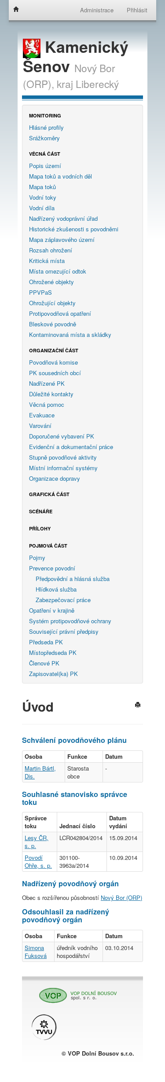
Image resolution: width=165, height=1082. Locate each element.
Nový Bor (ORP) (121, 897)
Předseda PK (46, 642)
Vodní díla (42, 208)
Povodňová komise (53, 362)
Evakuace (42, 415)
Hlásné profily (46, 127)
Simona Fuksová (36, 951)
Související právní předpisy (64, 631)
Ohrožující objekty (52, 303)
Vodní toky (42, 197)
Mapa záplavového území (62, 239)
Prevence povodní (52, 568)
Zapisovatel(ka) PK (53, 673)
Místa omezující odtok (57, 271)
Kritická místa (47, 260)
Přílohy (40, 528)
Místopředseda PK (53, 652)
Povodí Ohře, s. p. (38, 861)
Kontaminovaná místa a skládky (70, 334)
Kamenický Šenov (75, 56)
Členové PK (44, 663)
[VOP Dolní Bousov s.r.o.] (74, 991)
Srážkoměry (44, 138)
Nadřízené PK (47, 383)
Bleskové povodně (52, 324)
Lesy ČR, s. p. (36, 841)
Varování (40, 425)
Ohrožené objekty (51, 282)
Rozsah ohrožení (50, 250)
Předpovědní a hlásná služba (73, 578)
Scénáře (40, 511)
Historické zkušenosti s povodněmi (73, 229)
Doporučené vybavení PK (61, 436)
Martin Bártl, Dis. (40, 772)
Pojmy (37, 557)
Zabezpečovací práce (63, 600)
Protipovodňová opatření (60, 313)
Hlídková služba (56, 589)
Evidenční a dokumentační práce (71, 446)
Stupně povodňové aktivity (63, 457)
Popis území (45, 165)
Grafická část (49, 494)
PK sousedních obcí (55, 373)
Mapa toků (42, 187)
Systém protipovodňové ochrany (70, 621)
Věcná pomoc (46, 404)
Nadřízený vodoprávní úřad (63, 218)
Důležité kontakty (51, 394)
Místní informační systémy (63, 468)
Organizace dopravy (54, 478)
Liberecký (97, 84)
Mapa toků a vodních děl (60, 176)
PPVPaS (40, 292)
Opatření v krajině (51, 610)
